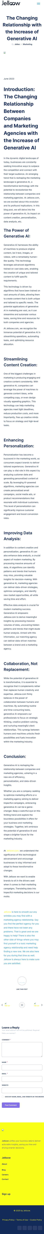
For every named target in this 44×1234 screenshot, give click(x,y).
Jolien (17, 44)
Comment (6, 1040)
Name (4, 1062)
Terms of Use (22, 1220)
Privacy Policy (8, 1220)
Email (4, 1074)
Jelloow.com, (12, 850)
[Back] (22, 1005)
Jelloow (7, 912)
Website (5, 1085)
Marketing (27, 44)
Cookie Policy (36, 1220)
